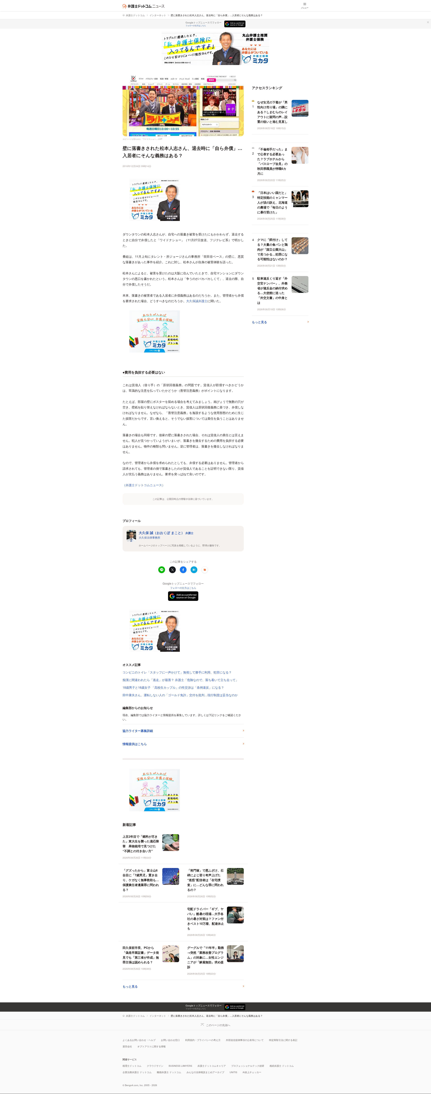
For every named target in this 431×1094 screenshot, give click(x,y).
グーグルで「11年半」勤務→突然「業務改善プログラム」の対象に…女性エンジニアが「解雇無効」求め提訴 (205, 957)
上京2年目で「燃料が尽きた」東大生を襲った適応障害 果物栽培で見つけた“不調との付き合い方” (141, 843)
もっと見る (130, 986)
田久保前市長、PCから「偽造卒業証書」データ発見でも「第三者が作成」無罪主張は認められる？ (141, 954)
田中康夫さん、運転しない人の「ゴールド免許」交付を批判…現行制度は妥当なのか (180, 695)
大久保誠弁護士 (196, 301)
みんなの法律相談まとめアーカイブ (205, 1072)
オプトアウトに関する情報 (151, 1046)
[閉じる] (428, 22)
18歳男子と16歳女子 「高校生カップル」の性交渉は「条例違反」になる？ (173, 687)
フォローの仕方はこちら (196, 25)
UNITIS (233, 1072)
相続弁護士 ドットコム (282, 1065)
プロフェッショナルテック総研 (247, 1065)
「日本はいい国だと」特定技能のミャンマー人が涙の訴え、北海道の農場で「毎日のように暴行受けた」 (272, 202)
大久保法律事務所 (149, 537)
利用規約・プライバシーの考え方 (203, 1040)
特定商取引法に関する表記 (283, 1040)
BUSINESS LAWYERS (180, 1065)
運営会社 (127, 1046)
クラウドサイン (155, 1065)
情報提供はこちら (135, 744)
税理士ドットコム (132, 1065)
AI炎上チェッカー (252, 1072)
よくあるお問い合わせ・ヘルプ (139, 1040)
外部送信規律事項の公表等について (245, 1040)
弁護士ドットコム (135, 15)
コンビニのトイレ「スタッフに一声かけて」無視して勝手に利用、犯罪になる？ (177, 672)
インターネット (158, 15)
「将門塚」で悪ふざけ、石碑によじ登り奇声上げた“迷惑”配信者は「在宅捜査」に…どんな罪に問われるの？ (205, 880)
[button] (204, 569)
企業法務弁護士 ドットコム (137, 1072)
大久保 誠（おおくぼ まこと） (166, 532)
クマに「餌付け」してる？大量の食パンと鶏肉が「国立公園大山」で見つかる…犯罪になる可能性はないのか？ (272, 249)
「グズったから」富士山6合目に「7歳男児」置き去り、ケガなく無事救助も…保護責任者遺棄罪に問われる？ (141, 880)
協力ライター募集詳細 (138, 731)
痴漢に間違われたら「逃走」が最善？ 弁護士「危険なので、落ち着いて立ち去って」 (181, 680)
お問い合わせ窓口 (170, 1040)
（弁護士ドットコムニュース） (144, 485)
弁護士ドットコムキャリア (211, 1065)
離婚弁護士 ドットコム (169, 1072)
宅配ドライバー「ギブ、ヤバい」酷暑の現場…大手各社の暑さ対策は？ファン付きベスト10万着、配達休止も (205, 918)
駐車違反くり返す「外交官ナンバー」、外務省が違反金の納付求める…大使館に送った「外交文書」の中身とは (272, 290)
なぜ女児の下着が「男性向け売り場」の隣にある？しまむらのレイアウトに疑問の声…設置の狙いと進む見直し (272, 112)
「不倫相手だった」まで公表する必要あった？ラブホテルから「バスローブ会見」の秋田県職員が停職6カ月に (272, 161)
